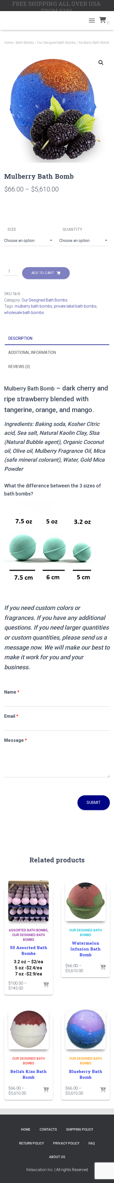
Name (11, 692)
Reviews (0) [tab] (19, 366)
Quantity (72, 229)
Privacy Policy (66, 1143)
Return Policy (31, 1143)
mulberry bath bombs (33, 306)
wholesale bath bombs (24, 312)
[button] (101, 63)
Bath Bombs (25, 43)
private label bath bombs (75, 306)
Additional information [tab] (32, 352)
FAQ (92, 1143)
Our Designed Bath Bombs (56, 43)
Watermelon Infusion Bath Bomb (85, 948)
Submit (94, 802)
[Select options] (46, 985)
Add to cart (42, 273)
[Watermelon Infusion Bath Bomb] (85, 901)
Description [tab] (20, 338)
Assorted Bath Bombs (28, 930)
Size (11, 229)
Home (8, 43)
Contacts (48, 1129)
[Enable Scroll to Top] (103, 1172)
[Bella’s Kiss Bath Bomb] (28, 1029)
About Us (57, 1157)
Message (15, 740)
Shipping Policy (79, 1129)
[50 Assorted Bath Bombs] (28, 901)
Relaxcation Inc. (40, 1169)
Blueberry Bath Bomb (85, 1074)
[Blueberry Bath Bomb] (85, 1029)
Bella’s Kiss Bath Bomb (28, 1074)
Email (11, 716)
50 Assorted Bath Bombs (28, 950)
